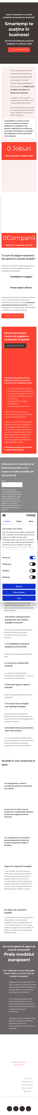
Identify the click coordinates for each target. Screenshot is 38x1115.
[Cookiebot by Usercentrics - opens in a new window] (27, 515)
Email (3, 480)
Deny (19, 598)
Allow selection (19, 592)
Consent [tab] (7, 521)
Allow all (19, 586)
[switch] (33, 564)
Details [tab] (19, 521)
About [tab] (31, 521)
